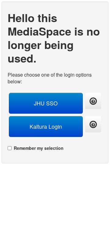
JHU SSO (46, 103)
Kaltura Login (46, 126)
